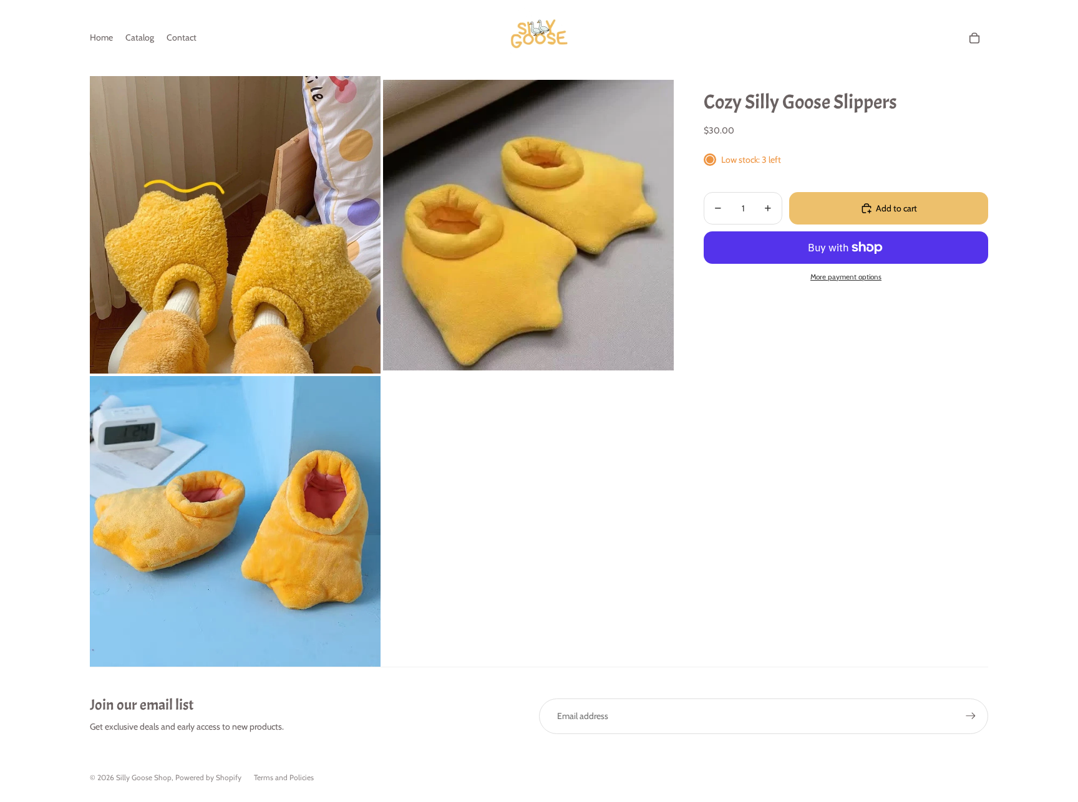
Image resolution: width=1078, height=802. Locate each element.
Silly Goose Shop (144, 777)
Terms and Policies (284, 777)
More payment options (845, 277)
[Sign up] (971, 716)
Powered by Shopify (208, 777)
